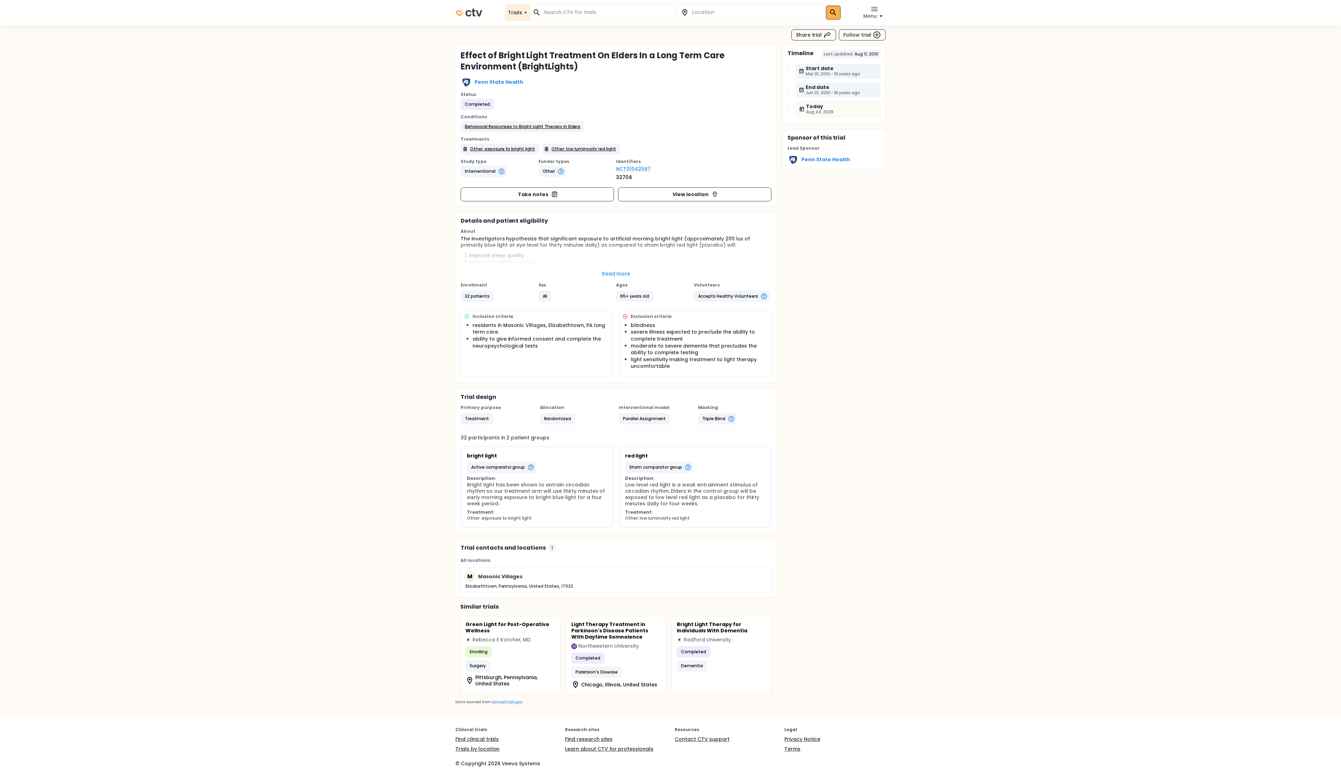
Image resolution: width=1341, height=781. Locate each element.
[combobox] (607, 12)
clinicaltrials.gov (506, 702)
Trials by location (477, 749)
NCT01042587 (633, 169)
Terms (792, 749)
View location (691, 194)
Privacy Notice (802, 739)
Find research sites (589, 739)
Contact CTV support (702, 739)
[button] (523, 126)
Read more (616, 273)
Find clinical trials (477, 739)
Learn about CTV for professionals (609, 749)
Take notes (533, 194)
